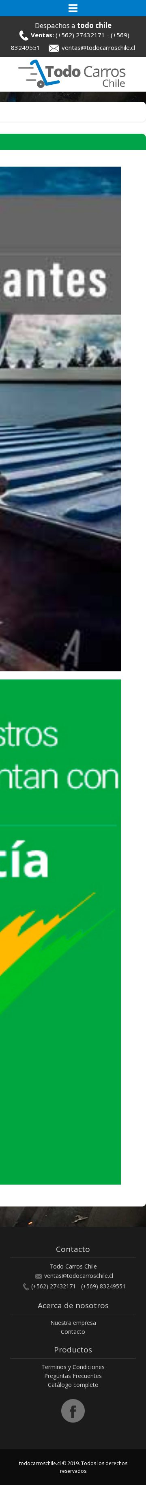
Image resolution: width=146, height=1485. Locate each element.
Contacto (73, 1331)
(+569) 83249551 (103, 1286)
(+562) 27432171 (80, 35)
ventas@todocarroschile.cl (98, 47)
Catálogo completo (73, 1385)
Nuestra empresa (73, 1322)
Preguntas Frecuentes (73, 1376)
